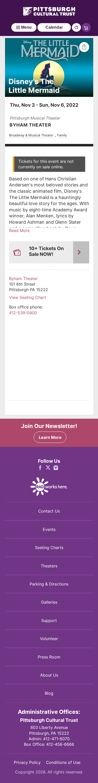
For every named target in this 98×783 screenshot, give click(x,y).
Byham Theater (23, 278)
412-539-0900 (23, 313)
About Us (49, 675)
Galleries (49, 602)
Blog (49, 693)
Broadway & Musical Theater (31, 135)
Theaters (49, 566)
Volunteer (49, 638)
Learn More (50, 437)
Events (49, 529)
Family (62, 135)
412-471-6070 (56, 738)
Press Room (49, 657)
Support (49, 620)
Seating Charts (49, 547)
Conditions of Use (63, 762)
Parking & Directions (49, 584)
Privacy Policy (27, 762)
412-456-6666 (60, 744)
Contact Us (49, 511)
